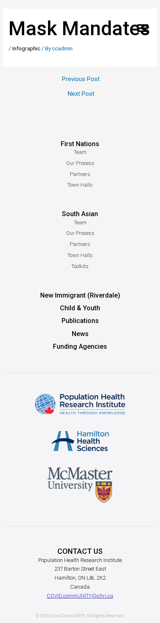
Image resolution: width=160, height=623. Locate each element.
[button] (142, 28)
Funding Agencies (80, 346)
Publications (80, 321)
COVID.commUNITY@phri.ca (80, 596)
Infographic (26, 48)
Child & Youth (80, 308)
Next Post (81, 94)
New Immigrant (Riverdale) (80, 295)
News (80, 334)
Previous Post (81, 79)
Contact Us (80, 551)
